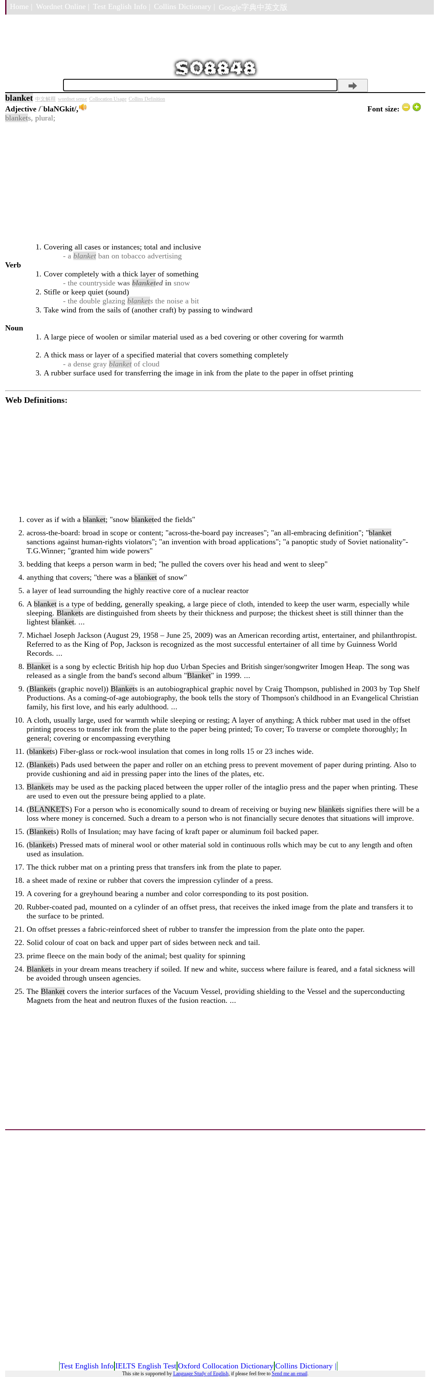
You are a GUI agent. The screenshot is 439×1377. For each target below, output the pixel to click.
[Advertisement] (213, 183)
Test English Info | (121, 6)
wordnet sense (72, 99)
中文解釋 (45, 99)
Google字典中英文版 (253, 7)
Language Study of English (201, 1374)
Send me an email (289, 1374)
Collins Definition (147, 99)
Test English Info (87, 1366)
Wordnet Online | (63, 6)
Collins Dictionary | (184, 6)
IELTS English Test (145, 1366)
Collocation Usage (107, 99)
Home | (21, 6)
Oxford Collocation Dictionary (226, 1366)
